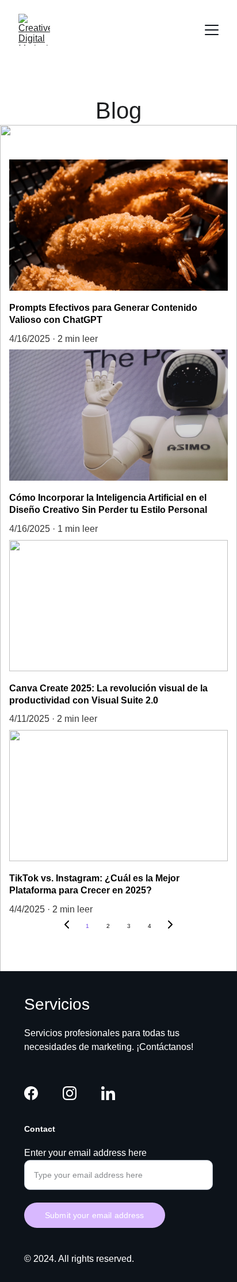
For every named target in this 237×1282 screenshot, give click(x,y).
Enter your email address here (85, 1153)
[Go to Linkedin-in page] (108, 1093)
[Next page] (170, 926)
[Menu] (212, 30)
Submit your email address (94, 1215)
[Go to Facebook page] (31, 1093)
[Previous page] (66, 926)
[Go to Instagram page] (70, 1093)
